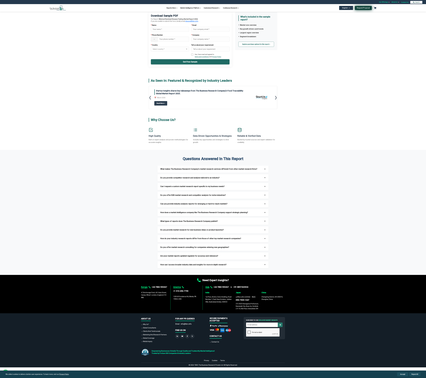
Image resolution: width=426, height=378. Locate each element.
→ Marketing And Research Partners (154, 335)
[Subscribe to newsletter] (280, 325)
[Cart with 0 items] (375, 8)
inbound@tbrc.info (191, 21)
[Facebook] (187, 336)
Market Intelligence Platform (190, 8)
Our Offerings (383, 2)
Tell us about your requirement (202, 45)
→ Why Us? (145, 324)
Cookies (214, 360)
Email (193, 25)
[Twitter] (192, 336)
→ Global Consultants (148, 328)
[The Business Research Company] (58, 8)
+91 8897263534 (240, 287)
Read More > (162, 103)
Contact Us (404, 2)
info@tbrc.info (186, 324)
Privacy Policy (216, 57)
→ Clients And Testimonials (150, 331)
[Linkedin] (177, 336)
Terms (222, 360)
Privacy (206, 360)
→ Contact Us (214, 342)
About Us (394, 2)
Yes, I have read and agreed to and (208, 55)
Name (153, 25)
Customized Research (211, 8)
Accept (402, 374)
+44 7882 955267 (159, 287)
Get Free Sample (190, 62)
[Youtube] (182, 336)
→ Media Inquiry (146, 341)
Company (195, 35)
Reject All (414, 374)
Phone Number (157, 35)
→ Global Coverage (147, 338)
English (345, 8)
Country (154, 45)
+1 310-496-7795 (180, 291)
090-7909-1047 (242, 300)
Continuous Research (230, 8)
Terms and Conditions (202, 57)
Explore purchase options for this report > (256, 44)
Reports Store (171, 8)
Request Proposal (363, 8)
